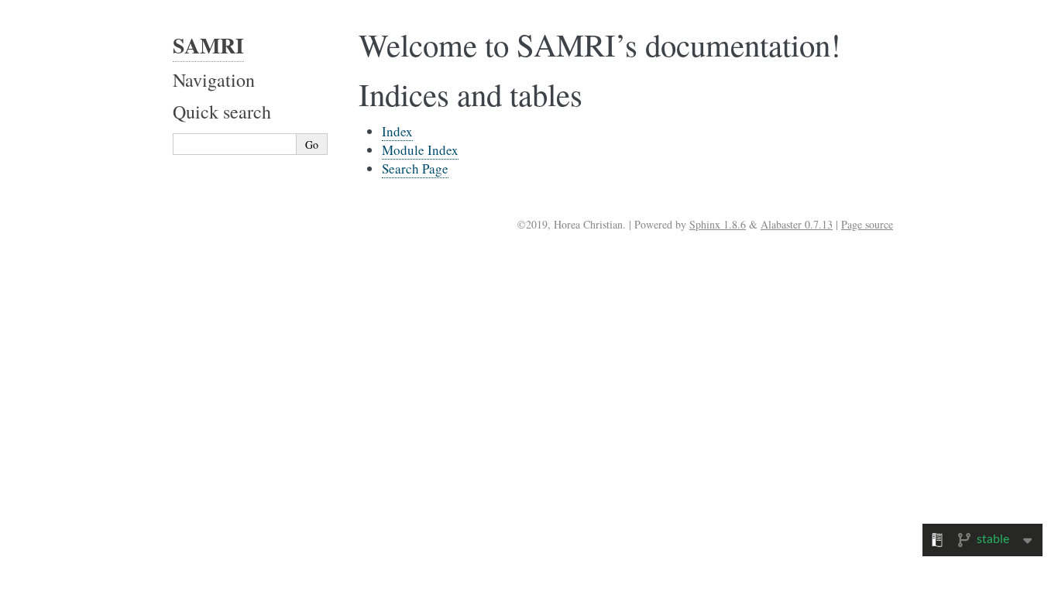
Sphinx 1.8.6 (717, 224)
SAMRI (208, 45)
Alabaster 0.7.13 (797, 224)
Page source (867, 224)
